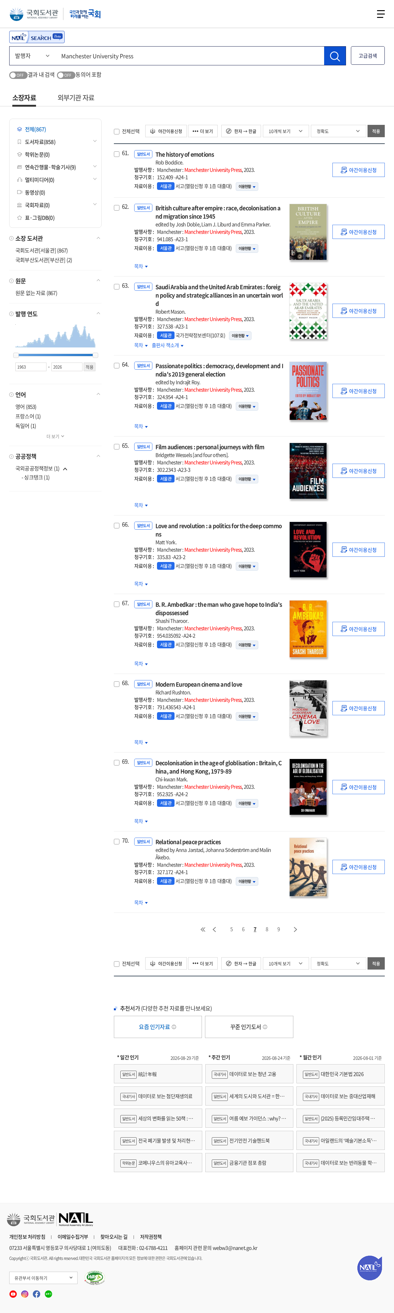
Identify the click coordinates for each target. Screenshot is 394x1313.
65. (125, 445)
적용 (376, 131)
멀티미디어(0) (39, 179)
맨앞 (202, 929)
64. (125, 364)
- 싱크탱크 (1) (36, 477)
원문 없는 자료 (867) (36, 293)
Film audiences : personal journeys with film (209, 450)
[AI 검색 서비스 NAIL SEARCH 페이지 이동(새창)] (37, 37)
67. (125, 603)
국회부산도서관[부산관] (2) (43, 260)
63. (125, 285)
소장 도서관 (29, 238)
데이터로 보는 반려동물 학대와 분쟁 (339, 1165)
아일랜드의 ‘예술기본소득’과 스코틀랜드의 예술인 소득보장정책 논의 (339, 1143)
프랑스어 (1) (28, 416)
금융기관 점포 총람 (240, 1162)
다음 (295, 929)
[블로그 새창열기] (48, 1292)
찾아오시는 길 (113, 1236)
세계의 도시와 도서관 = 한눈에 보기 (248, 1099)
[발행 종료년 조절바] (95, 355)
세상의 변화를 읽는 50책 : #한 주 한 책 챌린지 (157, 1121)
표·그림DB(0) (39, 217)
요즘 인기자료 (155, 1027)
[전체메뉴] (381, 14)
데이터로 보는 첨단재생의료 (157, 1096)
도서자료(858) (40, 142)
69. (125, 761)
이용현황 (245, 186)
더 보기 (52, 436)
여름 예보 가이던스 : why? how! (248, 1121)
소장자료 (24, 97)
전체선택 (130, 131)
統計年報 (139, 1073)
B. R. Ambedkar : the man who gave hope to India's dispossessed (218, 612)
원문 (20, 281)
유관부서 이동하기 (30, 1278)
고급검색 (368, 55)
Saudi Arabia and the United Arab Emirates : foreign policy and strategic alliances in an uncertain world (219, 299)
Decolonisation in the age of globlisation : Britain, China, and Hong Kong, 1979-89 (218, 771)
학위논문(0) (37, 154)
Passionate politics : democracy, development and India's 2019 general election (219, 374)
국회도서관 (33, 14)
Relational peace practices (213, 849)
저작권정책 (151, 1236)
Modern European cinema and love (198, 688)
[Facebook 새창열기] (37, 1292)
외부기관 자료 (76, 97)
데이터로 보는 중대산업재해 (340, 1096)
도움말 (174, 1027)
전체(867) (35, 129)
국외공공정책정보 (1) (37, 468)
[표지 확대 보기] (307, 232)
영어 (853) (26, 406)
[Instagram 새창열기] (25, 1292)
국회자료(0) (37, 205)
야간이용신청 (169, 131)
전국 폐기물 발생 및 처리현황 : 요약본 (157, 1143)
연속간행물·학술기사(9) (50, 167)
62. (125, 206)
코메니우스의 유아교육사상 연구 (155, 1165)
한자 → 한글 (244, 131)
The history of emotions (184, 158)
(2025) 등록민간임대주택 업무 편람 (339, 1121)
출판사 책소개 (166, 345)
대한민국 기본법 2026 (334, 1073)
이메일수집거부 (73, 1236)
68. (125, 683)
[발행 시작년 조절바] (16, 355)
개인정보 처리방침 (27, 1236)
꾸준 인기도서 (246, 1027)
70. (125, 840)
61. (125, 153)
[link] (358, 170)
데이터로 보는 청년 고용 (245, 1073)
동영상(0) (35, 192)
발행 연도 (26, 314)
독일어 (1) (25, 425)
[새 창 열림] (95, 1277)
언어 (20, 394)
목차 (141, 266)
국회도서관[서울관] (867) (41, 250)
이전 (214, 929)
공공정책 (25, 456)
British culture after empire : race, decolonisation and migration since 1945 (218, 216)
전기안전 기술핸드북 (242, 1140)
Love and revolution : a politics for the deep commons (218, 534)
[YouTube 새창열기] (13, 1292)
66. (125, 524)
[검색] (335, 56)
